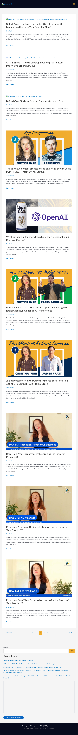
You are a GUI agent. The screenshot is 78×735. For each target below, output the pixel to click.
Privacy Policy (28, 728)
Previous (8, 633)
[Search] (72, 651)
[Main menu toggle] (74, 4)
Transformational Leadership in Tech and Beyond (18, 660)
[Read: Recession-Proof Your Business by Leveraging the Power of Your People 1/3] (39, 578)
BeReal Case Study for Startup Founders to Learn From (35, 101)
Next (71, 633)
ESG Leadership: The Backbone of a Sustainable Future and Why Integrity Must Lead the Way (32, 667)
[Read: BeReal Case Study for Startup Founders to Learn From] (24, 96)
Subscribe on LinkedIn (13, 717)
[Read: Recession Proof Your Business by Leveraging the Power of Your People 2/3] (39, 504)
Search (5, 647)
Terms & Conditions (40, 728)
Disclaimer (51, 728)
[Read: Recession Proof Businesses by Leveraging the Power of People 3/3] (39, 431)
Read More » (10, 46)
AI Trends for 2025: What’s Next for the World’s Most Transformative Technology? (29, 664)
